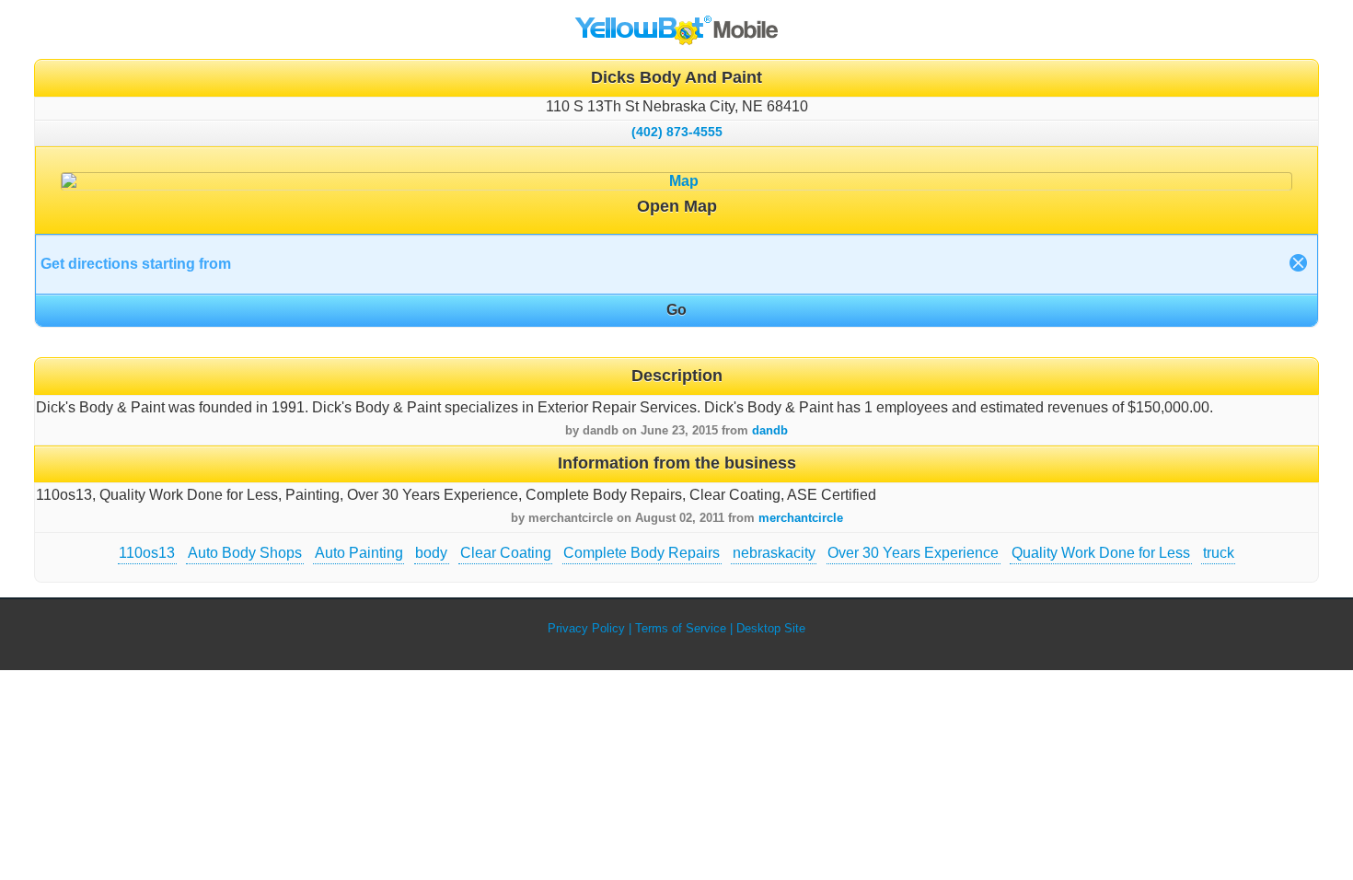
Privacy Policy (586, 628)
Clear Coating (505, 553)
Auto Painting (359, 553)
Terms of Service (680, 628)
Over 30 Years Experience (913, 553)
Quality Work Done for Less (1101, 553)
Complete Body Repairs (641, 553)
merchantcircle (800, 518)
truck (1218, 553)
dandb (770, 430)
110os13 (147, 553)
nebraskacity (774, 553)
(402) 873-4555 (677, 131)
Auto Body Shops (245, 553)
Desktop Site (770, 628)
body (431, 553)
